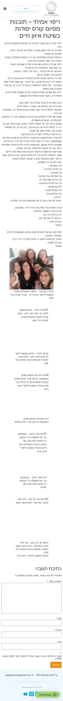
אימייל (58, 630)
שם (59, 618)
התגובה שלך (54, 581)
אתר (59, 642)
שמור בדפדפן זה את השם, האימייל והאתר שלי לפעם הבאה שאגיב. (32, 657)
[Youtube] (25, 694)
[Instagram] (31, 694)
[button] (5, 8)
